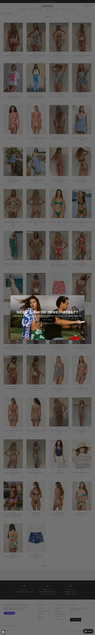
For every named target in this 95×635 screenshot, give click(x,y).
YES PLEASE (47, 320)
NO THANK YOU (47, 323)
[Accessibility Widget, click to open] (3, 632)
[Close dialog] (12, 296)
